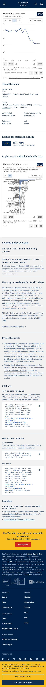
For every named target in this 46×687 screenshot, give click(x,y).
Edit (37, 20)
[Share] (36, 73)
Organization (29, 602)
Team (26, 612)
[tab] (5, 20)
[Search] (35, 4)
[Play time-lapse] (5, 64)
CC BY (25, 72)
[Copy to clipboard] (37, 406)
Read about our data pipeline (13, 327)
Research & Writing (9, 639)
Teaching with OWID (10, 629)
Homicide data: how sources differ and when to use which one (25, 78)
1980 (11, 64)
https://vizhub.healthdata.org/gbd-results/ (19, 519)
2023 (40, 64)
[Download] (31, 73)
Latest (4, 618)
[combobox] (35, 4)
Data (4, 602)
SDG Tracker (6, 623)
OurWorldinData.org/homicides (12, 72)
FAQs (28, 575)
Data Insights (7, 607)
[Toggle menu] (4, 3)
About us (27, 597)
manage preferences (33, 671)
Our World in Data (23, 4)
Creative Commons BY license (15, 370)
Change (36, 175)
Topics (4, 597)
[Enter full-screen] (41, 73)
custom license (7, 569)
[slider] (16, 64)
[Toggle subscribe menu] (41, 3)
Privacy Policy (19, 671)
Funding (27, 607)
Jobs (25, 617)
